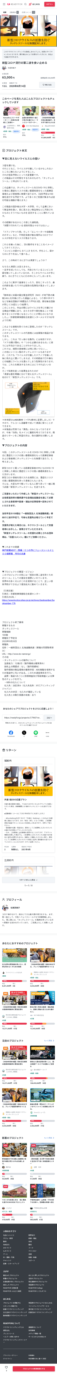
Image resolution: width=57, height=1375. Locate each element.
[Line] (36, 733)
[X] (24, 733)
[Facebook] (11, 733)
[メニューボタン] (4, 4)
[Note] (47, 733)
